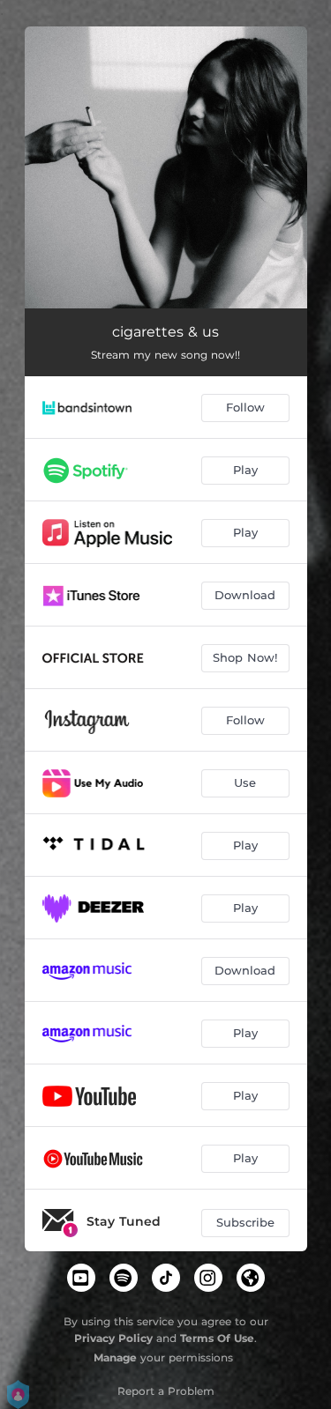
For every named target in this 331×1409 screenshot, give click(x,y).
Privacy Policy (113, 1338)
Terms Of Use (217, 1338)
